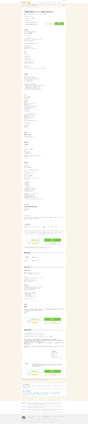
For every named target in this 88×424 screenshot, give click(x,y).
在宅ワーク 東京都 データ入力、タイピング (46, 392)
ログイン (64, 2)
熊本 (37, 404)
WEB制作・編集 (34, 410)
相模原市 (36, 406)
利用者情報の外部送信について (47, 416)
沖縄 (44, 404)
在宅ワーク (24, 392)
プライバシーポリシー (38, 416)
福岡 (31, 404)
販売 (59, 409)
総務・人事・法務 (41, 409)
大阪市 (52, 406)
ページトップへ (64, 400)
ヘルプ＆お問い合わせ (54, 416)
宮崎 (40, 404)
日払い (35, 412)
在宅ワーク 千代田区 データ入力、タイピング (42, 394)
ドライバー (59, 410)
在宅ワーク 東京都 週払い (44, 393)
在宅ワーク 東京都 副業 (57, 392)
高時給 (45, 412)
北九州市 (40, 407)
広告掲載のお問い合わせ (62, 416)
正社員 (39, 412)
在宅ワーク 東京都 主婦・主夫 (54, 393)
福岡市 (38, 407)
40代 (41, 412)
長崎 (35, 404)
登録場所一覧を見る (35, 363)
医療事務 (43, 410)
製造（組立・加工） (54, 410)
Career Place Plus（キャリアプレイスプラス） (34, 333)
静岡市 (47, 406)
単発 (29, 412)
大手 (54, 412)
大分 (38, 404)
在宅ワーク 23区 (25, 394)
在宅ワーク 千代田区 (31, 394)
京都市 (58, 406)
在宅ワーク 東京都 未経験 (36, 393)
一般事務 (29, 409)
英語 (37, 412)
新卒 (43, 412)
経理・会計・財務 (36, 409)
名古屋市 (45, 406)
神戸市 (56, 406)
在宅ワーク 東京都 (36, 392)
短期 (28, 412)
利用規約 (33, 416)
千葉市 (39, 406)
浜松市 (50, 406)
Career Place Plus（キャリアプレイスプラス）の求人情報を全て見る (34, 334)
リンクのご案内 (29, 417)
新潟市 (31, 407)
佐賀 (33, 404)
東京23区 (29, 406)
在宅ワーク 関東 (29, 392)
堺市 (54, 406)
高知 (29, 404)
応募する (59, 23)
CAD (61, 409)
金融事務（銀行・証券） (47, 409)
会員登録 (59, 2)
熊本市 (43, 407)
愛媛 (28, 404)
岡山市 (35, 407)
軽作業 (51, 410)
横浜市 (31, 406)
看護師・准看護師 (47, 410)
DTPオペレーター (39, 410)
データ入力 (31, 409)
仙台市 (28, 407)
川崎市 (34, 406)
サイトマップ (29, 416)
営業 (57, 409)
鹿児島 (42, 404)
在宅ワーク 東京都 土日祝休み (27, 393)
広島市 (33, 407)
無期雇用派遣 (61, 412)
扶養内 (52, 412)
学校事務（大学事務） (53, 409)
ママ (49, 412)
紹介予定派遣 (57, 412)
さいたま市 (41, 406)
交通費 (48, 412)
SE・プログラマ (30, 410)
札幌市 (61, 406)
